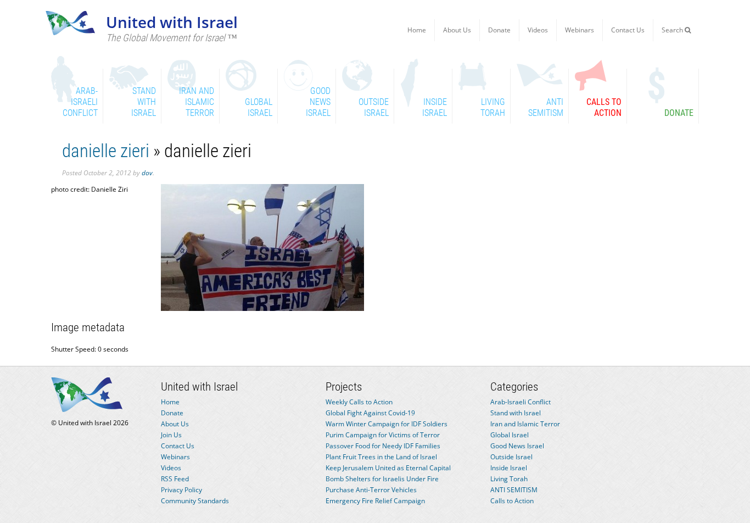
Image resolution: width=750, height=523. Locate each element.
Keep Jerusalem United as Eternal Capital (388, 467)
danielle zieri (105, 151)
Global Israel (509, 434)
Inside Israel (508, 467)
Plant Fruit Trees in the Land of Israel (381, 456)
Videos (538, 30)
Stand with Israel (515, 413)
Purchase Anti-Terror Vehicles (371, 489)
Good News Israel (517, 445)
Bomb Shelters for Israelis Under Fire (382, 478)
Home (416, 30)
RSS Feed (175, 478)
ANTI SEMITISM (514, 489)
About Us (457, 30)
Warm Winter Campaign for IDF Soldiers (386, 424)
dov (147, 172)
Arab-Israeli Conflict (520, 402)
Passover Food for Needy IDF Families (383, 445)
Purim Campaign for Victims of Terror (383, 434)
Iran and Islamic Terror (525, 424)
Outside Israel (511, 456)
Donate (499, 30)
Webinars (579, 30)
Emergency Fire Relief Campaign (375, 500)
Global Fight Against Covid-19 (370, 413)
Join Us (171, 434)
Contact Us (628, 30)
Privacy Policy (181, 489)
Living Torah (509, 478)
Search (673, 30)
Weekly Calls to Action (359, 402)
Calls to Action (512, 500)
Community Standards (195, 500)
